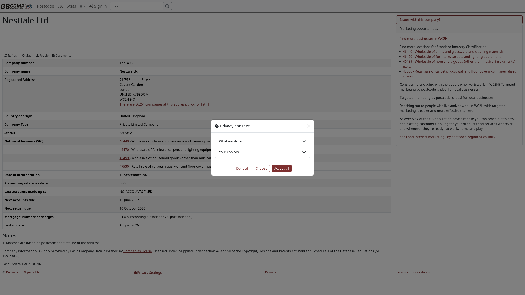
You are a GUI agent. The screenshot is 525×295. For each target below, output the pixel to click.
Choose (261, 168)
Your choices (229, 152)
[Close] (308, 126)
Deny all (242, 168)
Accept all (281, 168)
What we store (230, 141)
